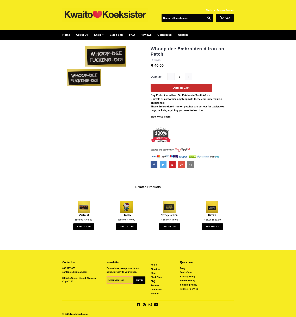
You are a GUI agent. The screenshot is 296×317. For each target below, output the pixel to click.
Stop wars (169, 215)
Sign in (209, 10)
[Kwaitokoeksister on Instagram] (150, 305)
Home (66, 34)
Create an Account (225, 10)
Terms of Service (189, 289)
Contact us (164, 34)
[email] (190, 164)
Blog (182, 268)
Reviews (146, 34)
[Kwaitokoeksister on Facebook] (138, 305)
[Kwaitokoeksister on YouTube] (156, 305)
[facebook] (154, 164)
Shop (98, 34)
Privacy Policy (187, 276)
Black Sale (116, 34)
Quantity (156, 76)
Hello (126, 215)
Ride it (83, 215)
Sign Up (139, 280)
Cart (227, 17)
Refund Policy (187, 280)
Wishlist (182, 34)
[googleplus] (181, 164)
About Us (82, 34)
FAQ (132, 34)
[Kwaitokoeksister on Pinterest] (144, 305)
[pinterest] (172, 164)
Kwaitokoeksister (79, 314)
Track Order (186, 272)
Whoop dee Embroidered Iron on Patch (187, 51)
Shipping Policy (188, 284)
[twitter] (163, 164)
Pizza (212, 215)
